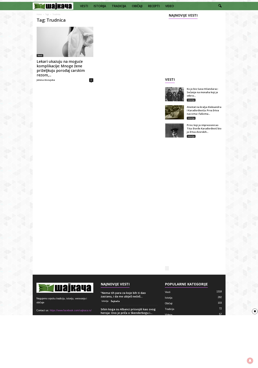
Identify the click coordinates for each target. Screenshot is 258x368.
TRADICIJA (119, 6)
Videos (168, 314)
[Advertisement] (193, 46)
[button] (220, 6)
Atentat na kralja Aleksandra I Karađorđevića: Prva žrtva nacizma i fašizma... (204, 110)
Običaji (168, 303)
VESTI (84, 6)
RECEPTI (154, 6)
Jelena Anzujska (46, 79)
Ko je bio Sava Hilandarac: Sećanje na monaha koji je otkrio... (202, 92)
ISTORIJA (100, 6)
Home (39, 14)
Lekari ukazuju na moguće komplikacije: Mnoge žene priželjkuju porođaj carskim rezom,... (61, 68)
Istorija (191, 100)
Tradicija (169, 309)
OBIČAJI (137, 6)
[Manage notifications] (250, 361)
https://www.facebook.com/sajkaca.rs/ (71, 310)
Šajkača (115, 301)
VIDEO (169, 6)
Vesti (40, 55)
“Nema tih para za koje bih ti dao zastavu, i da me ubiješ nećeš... (123, 294)
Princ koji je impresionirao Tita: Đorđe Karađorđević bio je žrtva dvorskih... (204, 128)
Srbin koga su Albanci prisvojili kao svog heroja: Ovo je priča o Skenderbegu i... (128, 311)
